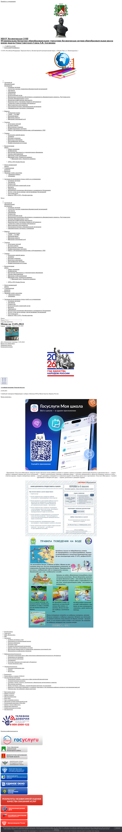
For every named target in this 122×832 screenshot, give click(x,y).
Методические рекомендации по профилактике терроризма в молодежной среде (29, 649)
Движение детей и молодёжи (13, 173)
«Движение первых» (14, 174)
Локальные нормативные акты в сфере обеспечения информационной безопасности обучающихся (34, 655)
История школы (8, 631)
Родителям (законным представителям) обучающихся (22, 662)
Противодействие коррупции (12, 677)
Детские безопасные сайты (15, 663)
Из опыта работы (13, 125)
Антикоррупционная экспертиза (16, 681)
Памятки (10, 669)
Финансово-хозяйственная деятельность (20, 100)
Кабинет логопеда (9, 695)
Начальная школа (13, 116)
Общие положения (13, 149)
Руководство (12, 93)
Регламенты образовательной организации (19, 646)
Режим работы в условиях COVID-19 (14, 676)
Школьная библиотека (10, 696)
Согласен (117, 828)
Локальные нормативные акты (16, 668)
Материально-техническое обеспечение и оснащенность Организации (29, 190)
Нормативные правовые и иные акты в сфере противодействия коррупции (28, 679)
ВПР (5, 636)
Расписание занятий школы (16, 135)
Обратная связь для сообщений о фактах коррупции (22, 689)
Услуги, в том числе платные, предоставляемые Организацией (27, 192)
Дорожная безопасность (10, 666)
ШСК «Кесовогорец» (9, 635)
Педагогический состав (15, 95)
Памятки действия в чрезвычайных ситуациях (20, 647)
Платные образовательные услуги (18, 98)
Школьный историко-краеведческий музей (15, 701)
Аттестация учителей (14, 124)
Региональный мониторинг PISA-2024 (14, 703)
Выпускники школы (9, 692)
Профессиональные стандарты (17, 128)
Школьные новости (14, 117)
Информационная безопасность (12, 654)
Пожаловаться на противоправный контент (19, 641)
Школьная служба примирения (17, 155)
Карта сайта (7, 698)
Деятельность (12, 188)
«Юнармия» (11, 176)
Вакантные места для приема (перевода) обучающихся (24, 101)
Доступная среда (13, 193)
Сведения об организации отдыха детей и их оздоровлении (22, 179)
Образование (12, 92)
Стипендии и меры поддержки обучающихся (21, 103)
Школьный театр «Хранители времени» (20, 157)
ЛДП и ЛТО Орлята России (16, 162)
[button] (61, 198)
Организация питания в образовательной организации (24, 106)
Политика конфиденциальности (9, 731)
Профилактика (12, 150)
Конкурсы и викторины (15, 139)
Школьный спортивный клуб (17, 119)
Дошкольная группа (14, 113)
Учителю (7, 122)
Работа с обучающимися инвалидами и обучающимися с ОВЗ (26, 130)
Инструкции (11, 671)
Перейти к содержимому (8, 1)
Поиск (3, 320)
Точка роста (7, 633)
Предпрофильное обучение (16, 141)
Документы (11, 90)
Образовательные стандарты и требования (21, 108)
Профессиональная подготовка (17, 143)
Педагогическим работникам (15, 658)
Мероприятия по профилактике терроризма (19, 651)
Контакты (7, 171)
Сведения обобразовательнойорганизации (9, 84)
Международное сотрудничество (18, 105)
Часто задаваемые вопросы (11, 700)
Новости (7, 111)
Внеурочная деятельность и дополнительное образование (25, 152)
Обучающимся (12, 660)
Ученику (7, 133)
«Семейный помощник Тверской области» (13, 387)
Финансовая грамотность (11, 706)
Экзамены (11, 136)
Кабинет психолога (9, 693)
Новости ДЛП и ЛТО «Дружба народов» (20, 195)
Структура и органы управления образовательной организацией (27, 89)
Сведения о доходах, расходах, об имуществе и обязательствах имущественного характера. (32, 682)
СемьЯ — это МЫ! (13, 114)
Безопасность (7, 674)
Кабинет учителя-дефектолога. (12, 704)
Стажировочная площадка (9, 168)
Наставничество (8, 709)
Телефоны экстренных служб (15, 639)
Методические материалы (15, 684)
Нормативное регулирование (15, 657)
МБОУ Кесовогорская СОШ (14, 38)
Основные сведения (14, 87)
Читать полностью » (6, 397)
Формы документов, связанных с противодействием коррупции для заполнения (29, 685)
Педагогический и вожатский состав (19, 185)
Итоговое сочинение (14, 138)
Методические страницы (15, 127)
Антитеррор (7, 638)
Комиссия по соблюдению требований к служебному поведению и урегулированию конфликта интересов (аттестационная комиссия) (44, 687)
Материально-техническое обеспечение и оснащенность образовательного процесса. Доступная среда (39, 97)
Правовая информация (14, 643)
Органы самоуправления (15, 154)
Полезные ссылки (12, 644)
